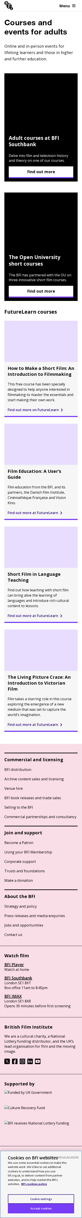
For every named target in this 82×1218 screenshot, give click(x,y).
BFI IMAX (13, 996)
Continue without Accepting (62, 1157)
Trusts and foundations (24, 870)
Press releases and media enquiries (34, 915)
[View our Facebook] (15, 1062)
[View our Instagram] (22, 1062)
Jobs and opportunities (23, 925)
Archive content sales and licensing (34, 778)
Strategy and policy (20, 906)
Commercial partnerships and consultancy (40, 816)
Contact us (13, 934)
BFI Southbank (18, 978)
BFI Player (14, 964)
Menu (64, 5)
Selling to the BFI (18, 807)
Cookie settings (41, 1199)
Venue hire (13, 788)
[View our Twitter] (7, 1062)
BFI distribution (17, 769)
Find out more (41, 171)
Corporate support (20, 861)
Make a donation (18, 880)
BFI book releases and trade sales (32, 797)
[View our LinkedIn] (30, 1062)
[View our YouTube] (38, 1062)
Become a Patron (18, 842)
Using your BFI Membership (28, 852)
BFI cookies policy (34, 1184)
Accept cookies (41, 1208)
